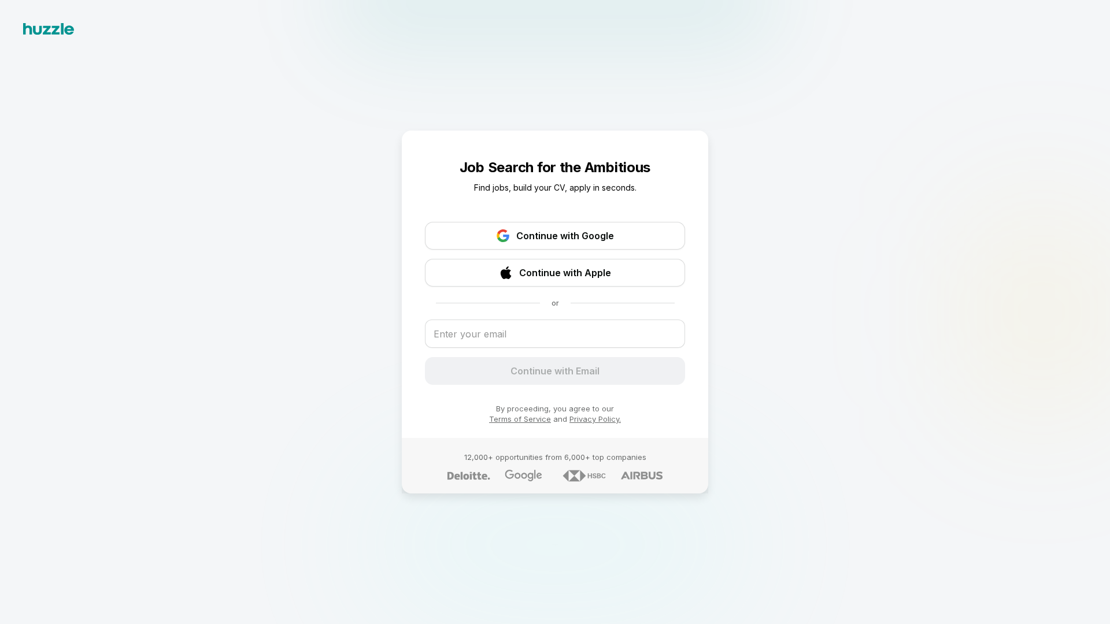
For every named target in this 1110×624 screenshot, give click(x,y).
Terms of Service (520, 419)
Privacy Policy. (595, 419)
